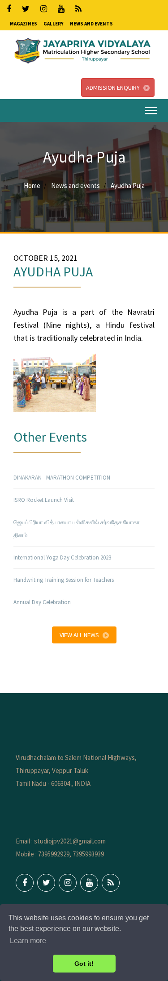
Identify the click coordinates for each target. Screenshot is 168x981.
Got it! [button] (84, 963)
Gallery (53, 24)
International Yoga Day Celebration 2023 (62, 557)
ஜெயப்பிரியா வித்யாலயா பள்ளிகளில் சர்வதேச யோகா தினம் (76, 528)
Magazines (23, 24)
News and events (75, 185)
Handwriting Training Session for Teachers (63, 580)
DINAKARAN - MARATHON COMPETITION (61, 477)
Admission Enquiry (113, 87)
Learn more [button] (28, 940)
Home (32, 185)
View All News (79, 635)
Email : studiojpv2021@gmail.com (61, 841)
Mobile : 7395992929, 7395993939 (60, 854)
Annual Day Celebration (42, 602)
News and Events (91, 24)
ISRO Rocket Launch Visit (43, 500)
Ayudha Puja (128, 185)
